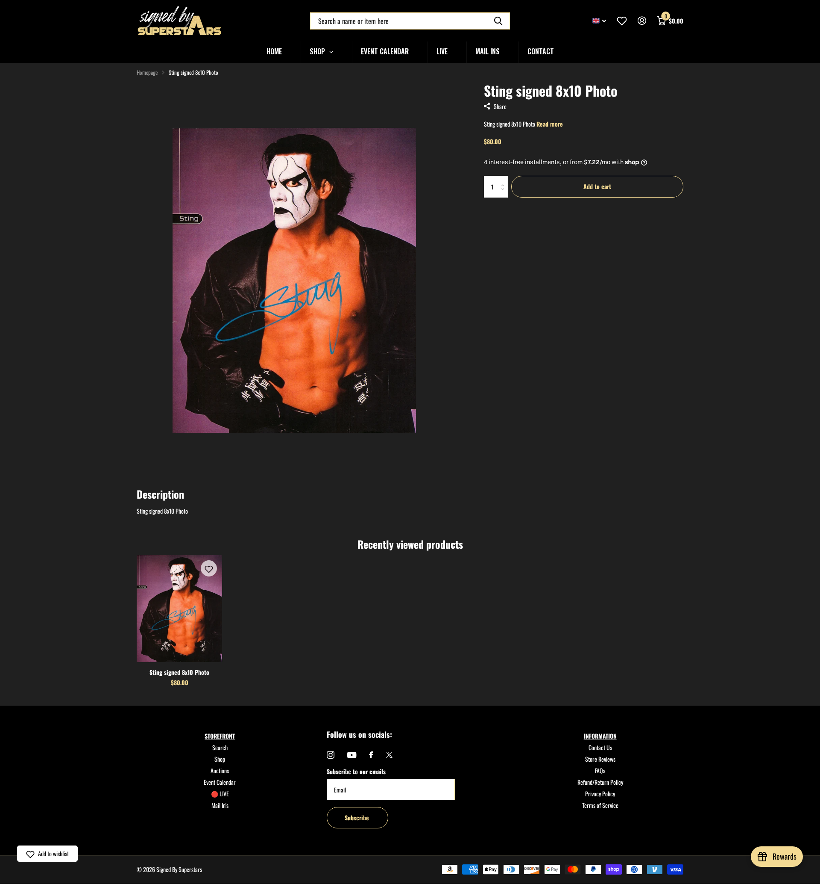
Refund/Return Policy (600, 782)
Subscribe (358, 817)
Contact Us (600, 747)
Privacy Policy (600, 793)
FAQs (600, 770)
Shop (219, 758)
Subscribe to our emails (356, 771)
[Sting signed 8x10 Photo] (179, 608)
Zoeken (498, 21)
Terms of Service (600, 805)
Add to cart (597, 186)
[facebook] (371, 754)
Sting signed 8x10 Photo (179, 672)
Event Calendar (220, 782)
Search (220, 747)
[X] (389, 755)
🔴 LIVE (220, 793)
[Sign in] (641, 20)
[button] (209, 568)
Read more (549, 123)
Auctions (220, 770)
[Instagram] (330, 755)
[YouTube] (351, 755)
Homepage (147, 72)
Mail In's (219, 805)
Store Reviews (600, 758)
